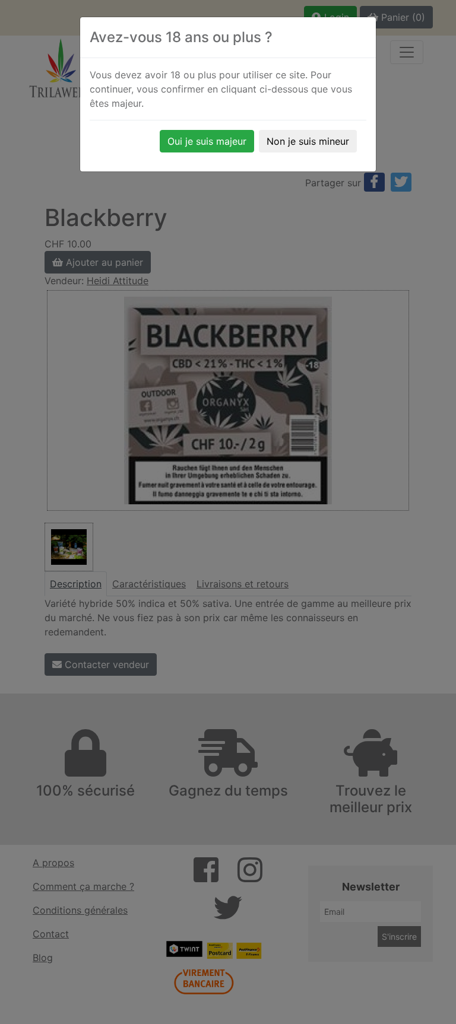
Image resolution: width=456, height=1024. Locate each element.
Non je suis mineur (308, 141)
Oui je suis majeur (206, 141)
